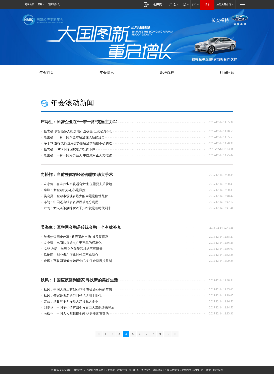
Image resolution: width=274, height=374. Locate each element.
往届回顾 (227, 73)
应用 (40, 4)
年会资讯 (106, 73)
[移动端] (146, 4)
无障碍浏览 (54, 4)
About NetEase (95, 370)
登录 (207, 4)
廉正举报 (206, 370)
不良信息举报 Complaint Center (182, 370)
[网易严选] (173, 4)
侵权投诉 (218, 370)
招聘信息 (134, 370)
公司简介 (110, 370)
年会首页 (46, 73)
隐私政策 (157, 370)
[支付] (185, 4)
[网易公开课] (159, 4)
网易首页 (29, 4)
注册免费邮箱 (223, 4)
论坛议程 (167, 73)
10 (167, 333)
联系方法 (122, 370)
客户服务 (146, 370)
